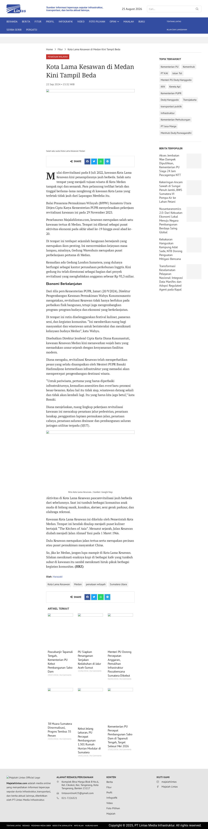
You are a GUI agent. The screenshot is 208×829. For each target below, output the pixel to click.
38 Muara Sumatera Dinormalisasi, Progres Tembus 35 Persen (60, 729)
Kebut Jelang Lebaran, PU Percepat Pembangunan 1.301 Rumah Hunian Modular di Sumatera (89, 740)
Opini (113, 21)
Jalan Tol (177, 73)
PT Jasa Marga (168, 126)
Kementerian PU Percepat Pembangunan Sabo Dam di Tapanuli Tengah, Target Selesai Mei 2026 (120, 736)
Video (80, 21)
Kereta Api (174, 86)
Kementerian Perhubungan (175, 119)
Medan (78, 584)
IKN (163, 86)
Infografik (66, 21)
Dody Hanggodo (170, 99)
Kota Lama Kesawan (59, 584)
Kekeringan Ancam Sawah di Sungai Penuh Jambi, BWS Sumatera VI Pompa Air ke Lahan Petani (171, 191)
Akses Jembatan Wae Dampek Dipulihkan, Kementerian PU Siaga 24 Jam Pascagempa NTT (170, 165)
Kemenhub (189, 66)
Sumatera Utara (118, 584)
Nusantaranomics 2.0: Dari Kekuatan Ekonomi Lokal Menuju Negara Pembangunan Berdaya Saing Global (170, 220)
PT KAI (164, 73)
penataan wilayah (96, 584)
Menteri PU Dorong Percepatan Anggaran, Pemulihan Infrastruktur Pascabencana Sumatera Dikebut (119, 663)
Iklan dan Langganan (177, 29)
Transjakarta (189, 99)
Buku (141, 21)
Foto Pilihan (97, 21)
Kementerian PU (169, 66)
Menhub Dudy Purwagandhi (176, 133)
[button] (57, 56)
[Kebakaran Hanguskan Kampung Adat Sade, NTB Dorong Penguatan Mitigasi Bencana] (194, 244)
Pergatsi (31, 29)
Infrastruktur (168, 113)
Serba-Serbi (14, 29)
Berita (26, 21)
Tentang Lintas (174, 21)
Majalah (129, 21)
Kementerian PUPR (171, 93)
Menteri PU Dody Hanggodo (176, 79)
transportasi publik (171, 106)
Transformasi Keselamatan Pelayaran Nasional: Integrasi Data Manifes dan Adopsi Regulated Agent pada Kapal (171, 277)
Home (49, 49)
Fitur (38, 21)
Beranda (11, 21)
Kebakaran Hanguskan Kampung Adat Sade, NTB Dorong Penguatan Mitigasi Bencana (170, 249)
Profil (50, 21)
